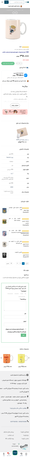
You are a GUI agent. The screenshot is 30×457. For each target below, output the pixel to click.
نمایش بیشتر (15, 106)
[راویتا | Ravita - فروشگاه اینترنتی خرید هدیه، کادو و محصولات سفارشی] (27, 2)
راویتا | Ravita (10, 157)
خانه (22, 10)
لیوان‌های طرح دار (10, 10)
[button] (2, 2)
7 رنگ (12, 173)
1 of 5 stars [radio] (25, 294)
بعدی (7, 263)
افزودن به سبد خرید (8, 63)
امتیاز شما (23, 291)
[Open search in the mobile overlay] (13, 2)
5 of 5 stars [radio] (22, 297)
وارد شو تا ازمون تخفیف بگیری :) (14, 6)
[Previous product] (13, 13)
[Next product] (16, 13)
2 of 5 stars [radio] (22, 294)
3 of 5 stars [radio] (17, 294)
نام (25, 314)
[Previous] (29, 361)
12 (11, 263)
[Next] (1, 361)
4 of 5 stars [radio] (11, 294)
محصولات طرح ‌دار (17, 10)
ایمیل (24, 321)
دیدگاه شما (23, 299)
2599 (11, 187)
